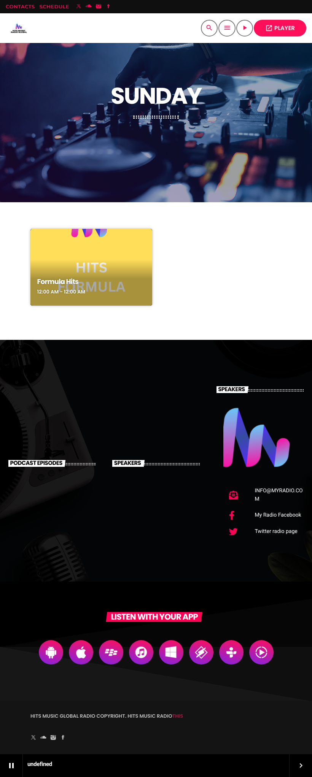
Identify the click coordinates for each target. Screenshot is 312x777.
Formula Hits (58, 282)
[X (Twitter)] (79, 7)
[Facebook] (108, 7)
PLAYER (280, 28)
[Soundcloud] (89, 7)
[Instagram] (99, 7)
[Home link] (19, 28)
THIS (177, 716)
